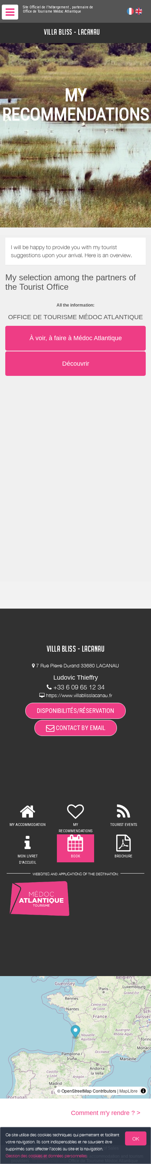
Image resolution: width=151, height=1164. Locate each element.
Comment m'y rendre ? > (105, 1112)
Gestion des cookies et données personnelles (46, 1155)
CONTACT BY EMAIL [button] (79, 727)
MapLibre (128, 1091)
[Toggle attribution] (143, 1091)
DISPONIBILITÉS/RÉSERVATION (75, 710)
